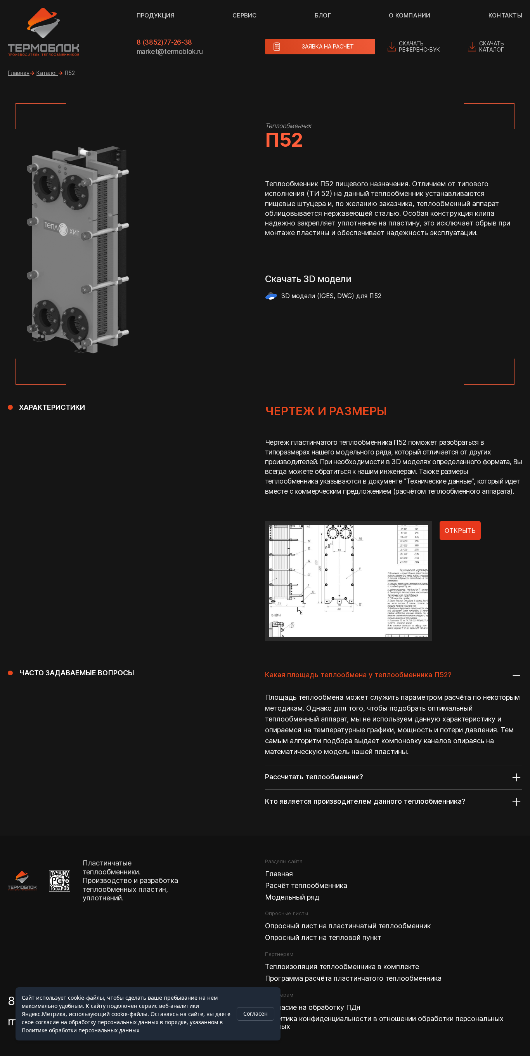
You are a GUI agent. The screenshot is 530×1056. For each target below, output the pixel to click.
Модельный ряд (292, 897)
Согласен (255, 1013)
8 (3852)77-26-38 (164, 42)
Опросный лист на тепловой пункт (323, 938)
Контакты (505, 15)
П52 (70, 73)
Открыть (460, 530)
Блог (323, 15)
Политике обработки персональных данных (80, 1030)
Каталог (47, 73)
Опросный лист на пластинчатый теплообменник (348, 926)
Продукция (156, 15)
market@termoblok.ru (170, 51)
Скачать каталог (491, 46)
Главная (18, 73)
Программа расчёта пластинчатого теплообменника (353, 978)
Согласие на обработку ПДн (312, 1007)
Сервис (244, 15)
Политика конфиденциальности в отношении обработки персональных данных (384, 1022)
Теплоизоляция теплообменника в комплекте (342, 967)
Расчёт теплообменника (306, 886)
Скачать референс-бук (419, 46)
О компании (410, 15)
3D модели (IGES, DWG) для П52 (331, 296)
